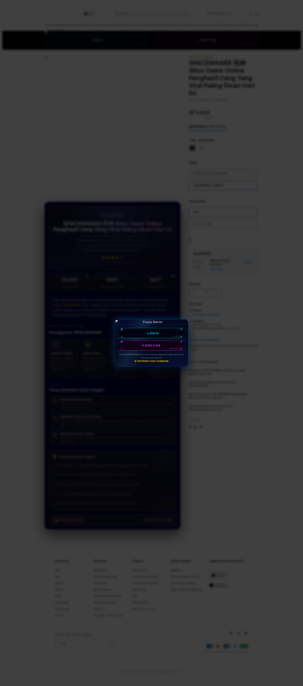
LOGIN (153, 333)
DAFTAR (153, 345)
